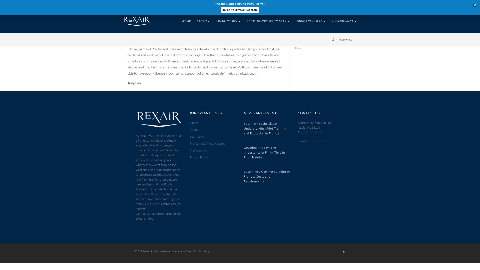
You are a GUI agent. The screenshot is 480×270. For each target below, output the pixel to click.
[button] (474, 5)
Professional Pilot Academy (207, 143)
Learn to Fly (197, 136)
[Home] (333, 39)
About (194, 129)
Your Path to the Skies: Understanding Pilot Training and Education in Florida (265, 128)
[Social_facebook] (336, 252)
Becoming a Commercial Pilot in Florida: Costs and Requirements (267, 176)
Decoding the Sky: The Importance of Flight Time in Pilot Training (264, 152)
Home (298, 48)
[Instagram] (343, 252)
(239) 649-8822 (312, 132)
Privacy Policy (199, 157)
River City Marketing (197, 251)
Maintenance (198, 150)
